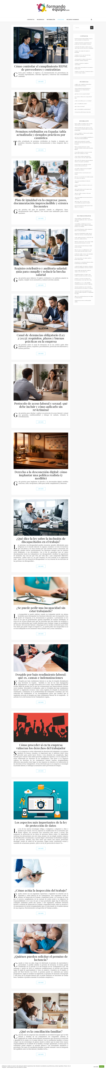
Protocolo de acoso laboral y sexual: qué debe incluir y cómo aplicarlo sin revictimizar (41, 406)
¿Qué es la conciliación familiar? (40, 1031)
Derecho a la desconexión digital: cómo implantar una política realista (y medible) (41, 475)
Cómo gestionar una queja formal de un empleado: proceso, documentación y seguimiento (82, 90)
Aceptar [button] (101, 1066)
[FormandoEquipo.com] (53, 7)
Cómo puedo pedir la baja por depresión (83, 112)
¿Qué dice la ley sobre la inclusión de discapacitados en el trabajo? (40, 540)
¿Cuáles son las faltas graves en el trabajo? (83, 100)
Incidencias (40, 19)
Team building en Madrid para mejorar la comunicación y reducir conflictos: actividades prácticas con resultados (84, 225)
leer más (41, 81)
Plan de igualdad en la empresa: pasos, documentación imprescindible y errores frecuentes (41, 203)
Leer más (96, 1066)
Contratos (30, 19)
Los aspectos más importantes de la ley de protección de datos (41, 823)
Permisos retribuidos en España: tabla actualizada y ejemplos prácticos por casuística (41, 134)
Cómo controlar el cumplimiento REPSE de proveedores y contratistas (41, 67)
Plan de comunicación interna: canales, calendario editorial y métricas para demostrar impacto (84, 148)
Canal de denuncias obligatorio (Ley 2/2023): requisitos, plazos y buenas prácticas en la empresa (41, 338)
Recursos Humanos (73, 19)
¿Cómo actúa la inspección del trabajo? (41, 890)
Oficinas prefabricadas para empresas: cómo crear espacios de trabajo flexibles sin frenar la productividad (84, 129)
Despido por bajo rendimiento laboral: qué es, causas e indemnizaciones (40, 676)
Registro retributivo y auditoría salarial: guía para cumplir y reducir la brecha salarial (40, 271)
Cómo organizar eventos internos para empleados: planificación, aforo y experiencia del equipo (83, 220)
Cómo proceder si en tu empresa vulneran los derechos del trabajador (41, 746)
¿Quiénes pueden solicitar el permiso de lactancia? (41, 958)
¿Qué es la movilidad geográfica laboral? (82, 109)
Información (51, 19)
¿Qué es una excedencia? (80, 106)
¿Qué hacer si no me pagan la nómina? (82, 93)
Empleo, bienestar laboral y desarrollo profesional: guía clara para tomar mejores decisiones (83, 143)
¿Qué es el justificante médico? (81, 103)
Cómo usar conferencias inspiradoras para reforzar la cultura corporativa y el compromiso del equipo (84, 292)
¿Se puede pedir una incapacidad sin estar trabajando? (40, 609)
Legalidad (61, 19)
